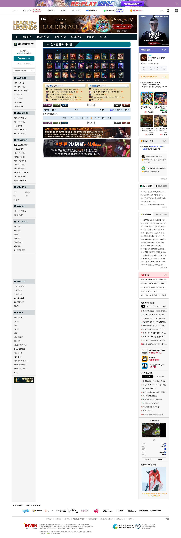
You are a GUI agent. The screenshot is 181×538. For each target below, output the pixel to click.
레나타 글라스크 (82, 80)
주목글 (56, 105)
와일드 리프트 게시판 (21, 173)
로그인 (161, 11)
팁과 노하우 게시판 (20, 118)
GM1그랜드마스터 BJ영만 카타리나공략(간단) (106, 97)
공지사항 (131, 519)
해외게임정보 (18, 337)
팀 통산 (16, 234)
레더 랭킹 (17, 246)
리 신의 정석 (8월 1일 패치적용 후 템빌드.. (62, 92)
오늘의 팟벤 (18, 294)
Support (16, 200)
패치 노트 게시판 (19, 122)
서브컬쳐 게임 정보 (20, 345)
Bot (26, 196)
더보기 (160, 459)
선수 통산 (17, 238)
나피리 (120, 61)
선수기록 (17, 230)
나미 (104, 61)
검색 (32, 71)
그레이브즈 (81, 61)
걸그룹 (16, 329)
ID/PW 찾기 (28, 64)
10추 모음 (19, 99)
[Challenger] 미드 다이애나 (57, 94)
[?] (126, 86)
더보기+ (164, 50)
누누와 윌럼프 (66, 70)
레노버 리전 (18, 353)
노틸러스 (49, 70)
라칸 (49, 80)
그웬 (89, 61)
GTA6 (16, 373)
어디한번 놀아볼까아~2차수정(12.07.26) (61, 89)
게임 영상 (17, 341)
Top (15, 192)
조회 (118, 110)
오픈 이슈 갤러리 (19, 286)
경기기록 (17, 227)
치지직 (16, 321)
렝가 (120, 80)
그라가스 (73, 61)
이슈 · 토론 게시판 (20, 161)
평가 (126, 110)
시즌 (52, 110)
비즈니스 (58, 519)
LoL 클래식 (19, 149)
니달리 (73, 70)
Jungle (27, 192)
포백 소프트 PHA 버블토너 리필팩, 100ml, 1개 (154, 279)
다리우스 (96, 70)
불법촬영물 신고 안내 (106, 519)
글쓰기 (126, 105)
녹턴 (57, 70)
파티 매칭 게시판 (19, 169)
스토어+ (164, 77)
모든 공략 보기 (47, 105)
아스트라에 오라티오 (20, 369)
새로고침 (162, 179)
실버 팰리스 (18, 357)
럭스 (65, 80)
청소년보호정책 (92, 519)
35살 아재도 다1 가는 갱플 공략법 (102, 89)
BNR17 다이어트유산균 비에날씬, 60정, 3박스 (154, 287)
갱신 (111, 110)
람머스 (57, 80)
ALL (57, 51)
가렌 (49, 61)
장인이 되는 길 (96, 100)
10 (99, 118)
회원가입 (18, 64)
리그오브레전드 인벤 (26, 44)
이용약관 (67, 519)
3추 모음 (19, 95)
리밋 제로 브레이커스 (21, 361)
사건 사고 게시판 (19, 165)
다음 (109, 118)
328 (104, 118)
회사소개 (49, 519)
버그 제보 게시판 (19, 134)
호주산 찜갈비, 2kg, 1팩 (148, 291)
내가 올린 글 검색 (64, 105)
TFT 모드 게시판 (19, 176)
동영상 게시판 (18, 215)
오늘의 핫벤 (18, 290)
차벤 (15, 325)
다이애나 (104, 70)
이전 (64, 118)
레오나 (97, 80)
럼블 (73, 80)
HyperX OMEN (19, 349)
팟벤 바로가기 (18, 317)
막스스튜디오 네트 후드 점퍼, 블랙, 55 (153, 283)
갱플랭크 (65, 61)
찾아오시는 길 (121, 519)
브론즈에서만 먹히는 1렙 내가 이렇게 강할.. (62, 97)
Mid (15, 196)
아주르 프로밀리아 (20, 365)
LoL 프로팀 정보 (19, 250)
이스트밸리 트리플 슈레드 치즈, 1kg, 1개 (154, 295)
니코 (81, 70)
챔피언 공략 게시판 (20, 130)
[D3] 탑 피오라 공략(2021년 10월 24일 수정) (105, 92)
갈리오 (57, 61)
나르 (97, 61)
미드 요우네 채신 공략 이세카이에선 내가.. (62, 100)
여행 (15, 333)
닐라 (89, 70)
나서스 (112, 61)
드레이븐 (112, 70)
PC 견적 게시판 (19, 302)
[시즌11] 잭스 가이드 (98, 94)
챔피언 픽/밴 (18, 242)
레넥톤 (89, 80)
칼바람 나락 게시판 (20, 180)
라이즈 (120, 70)
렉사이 (105, 80)
